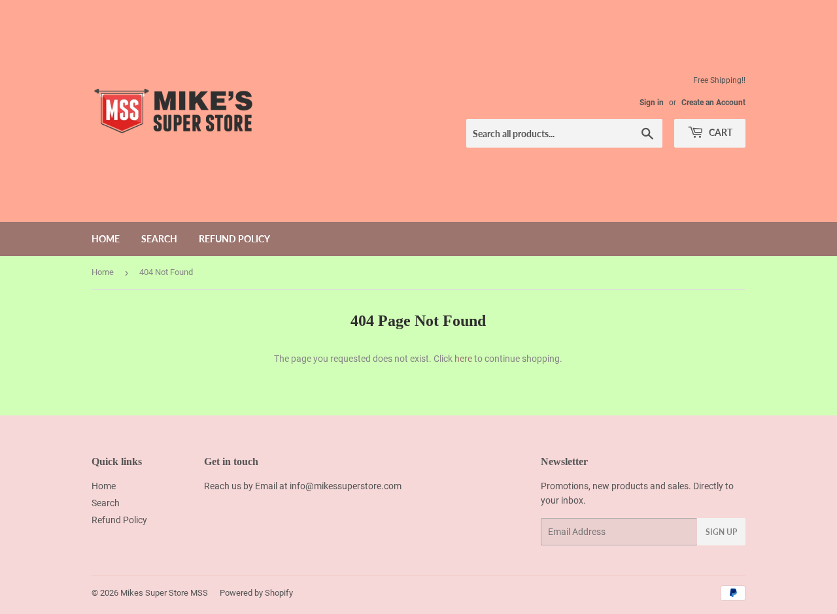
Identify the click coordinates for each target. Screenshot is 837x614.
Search (159, 238)
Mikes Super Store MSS (164, 593)
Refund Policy (234, 238)
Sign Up (721, 532)
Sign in (652, 102)
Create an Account (713, 102)
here (463, 358)
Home (106, 238)
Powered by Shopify (256, 593)
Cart (719, 132)
